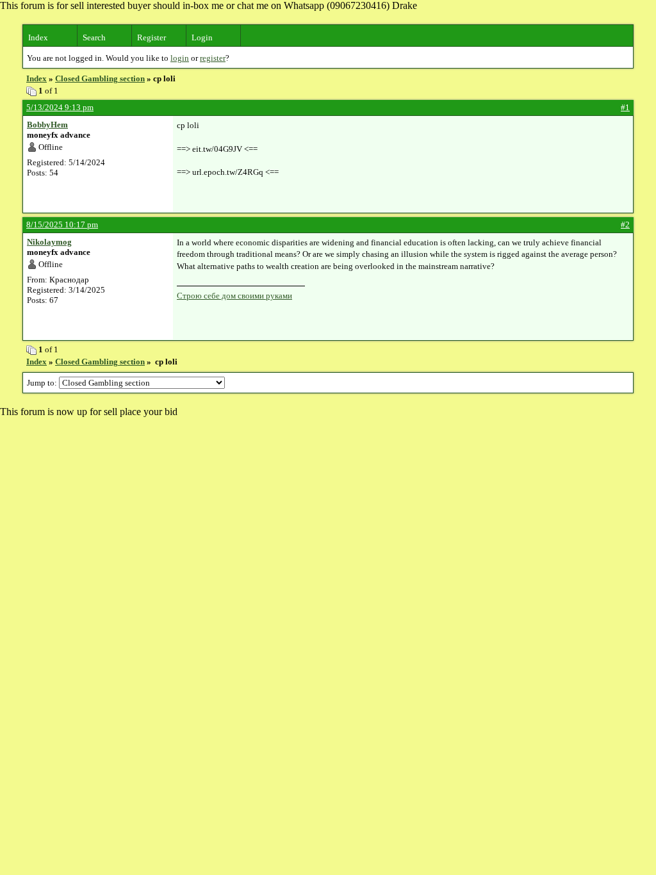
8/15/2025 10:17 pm (62, 224)
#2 (625, 224)
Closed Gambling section (100, 78)
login (179, 58)
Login (202, 37)
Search (94, 37)
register (213, 58)
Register (151, 37)
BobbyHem (47, 124)
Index (38, 37)
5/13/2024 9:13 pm (60, 107)
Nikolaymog (49, 242)
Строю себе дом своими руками (234, 295)
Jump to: (43, 383)
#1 (625, 107)
